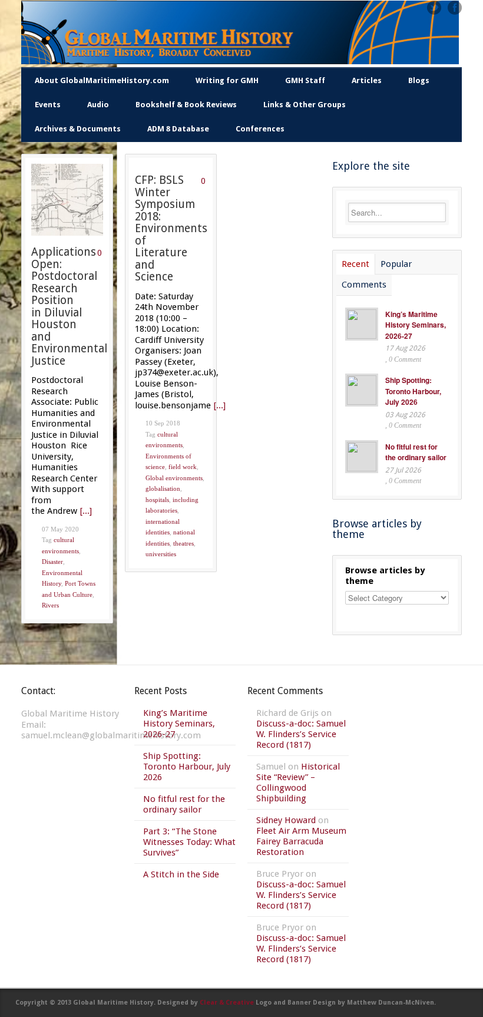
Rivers (50, 605)
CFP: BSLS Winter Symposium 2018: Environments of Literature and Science (171, 228)
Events (48, 104)
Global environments (174, 477)
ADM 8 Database (178, 128)
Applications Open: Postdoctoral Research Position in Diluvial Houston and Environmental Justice (69, 306)
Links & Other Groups (304, 104)
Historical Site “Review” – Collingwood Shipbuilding (298, 782)
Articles (367, 80)
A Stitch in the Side (181, 874)
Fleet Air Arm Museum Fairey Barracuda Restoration (301, 841)
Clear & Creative (227, 1002)
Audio (98, 104)
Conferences (260, 128)
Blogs (418, 80)
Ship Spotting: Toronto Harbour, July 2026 (413, 391)
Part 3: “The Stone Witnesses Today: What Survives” (189, 842)
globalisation (162, 488)
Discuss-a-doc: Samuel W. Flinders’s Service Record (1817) (301, 734)
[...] (86, 511)
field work (182, 466)
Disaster (52, 561)
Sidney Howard (286, 820)
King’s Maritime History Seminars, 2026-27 (415, 325)
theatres (183, 543)
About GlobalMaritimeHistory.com (102, 80)
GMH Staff (305, 80)
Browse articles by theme (385, 576)
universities (160, 553)
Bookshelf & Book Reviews (186, 104)
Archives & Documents (78, 128)
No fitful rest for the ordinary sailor (415, 452)
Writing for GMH (227, 80)
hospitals (157, 499)
